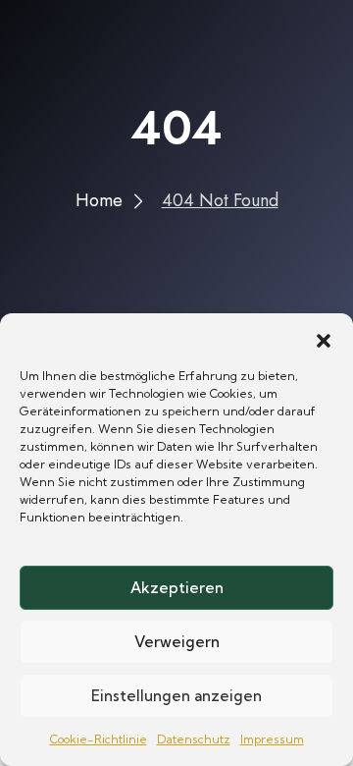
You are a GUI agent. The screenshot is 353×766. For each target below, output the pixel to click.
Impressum (272, 739)
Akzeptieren (177, 587)
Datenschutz (193, 739)
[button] (323, 338)
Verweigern (177, 641)
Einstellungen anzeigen (176, 695)
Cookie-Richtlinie (98, 739)
